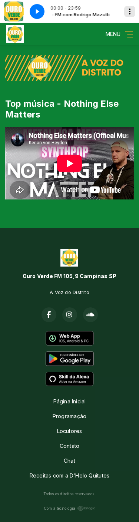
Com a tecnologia (59, 508)
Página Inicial (69, 401)
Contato (69, 446)
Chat (69, 460)
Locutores (69, 431)
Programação (69, 416)
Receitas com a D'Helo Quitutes (69, 475)
